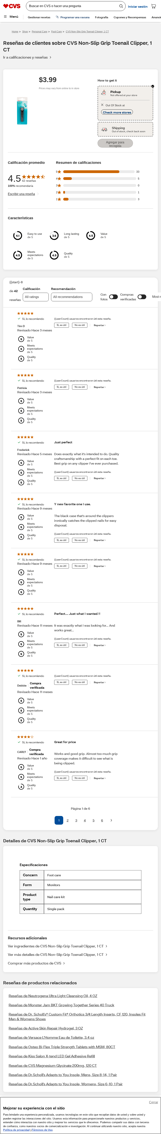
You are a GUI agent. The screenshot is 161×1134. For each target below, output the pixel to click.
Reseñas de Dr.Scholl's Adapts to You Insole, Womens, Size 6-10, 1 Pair (66, 1084)
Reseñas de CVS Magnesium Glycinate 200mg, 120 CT (53, 1065)
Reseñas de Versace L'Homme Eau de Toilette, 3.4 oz (51, 1037)
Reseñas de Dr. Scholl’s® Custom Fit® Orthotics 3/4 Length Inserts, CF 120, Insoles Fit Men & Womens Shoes (77, 1016)
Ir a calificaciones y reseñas (25, 57)
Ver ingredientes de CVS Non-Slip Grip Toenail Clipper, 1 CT (56, 946)
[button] (113, 296)
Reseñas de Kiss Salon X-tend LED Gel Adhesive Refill (52, 1056)
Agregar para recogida (115, 144)
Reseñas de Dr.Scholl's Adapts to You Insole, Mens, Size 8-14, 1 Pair (63, 1074)
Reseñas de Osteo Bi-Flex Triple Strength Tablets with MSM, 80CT (62, 1046)
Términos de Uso (42, 1129)
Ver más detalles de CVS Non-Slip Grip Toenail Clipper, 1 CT (56, 954)
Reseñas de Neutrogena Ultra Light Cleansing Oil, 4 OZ (53, 995)
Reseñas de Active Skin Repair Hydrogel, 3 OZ (46, 1028)
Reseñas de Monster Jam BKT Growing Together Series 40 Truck (61, 1005)
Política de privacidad (16, 1129)
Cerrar (153, 1102)
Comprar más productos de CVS (34, 963)
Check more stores (117, 112)
